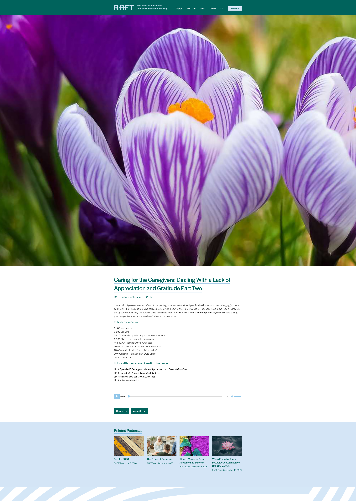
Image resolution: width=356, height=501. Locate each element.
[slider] (238, 396)
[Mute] (232, 396)
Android (137, 410)
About (202, 8)
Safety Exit (235, 8)
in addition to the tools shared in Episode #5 (194, 312)
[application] (178, 396)
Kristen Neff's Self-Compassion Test (137, 376)
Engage (179, 8)
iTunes (119, 410)
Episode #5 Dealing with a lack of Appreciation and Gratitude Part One (153, 369)
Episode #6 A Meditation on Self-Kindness (140, 373)
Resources (191, 8)
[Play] (116, 396)
